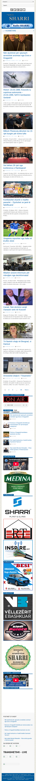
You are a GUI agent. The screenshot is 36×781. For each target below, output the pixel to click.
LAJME (18, 170)
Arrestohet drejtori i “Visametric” (17, 376)
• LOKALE (13, 60)
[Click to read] (18, 42)
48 (21, 390)
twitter (14, 9)
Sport (18, 243)
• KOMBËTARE (7, 60)
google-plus (17, 9)
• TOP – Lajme (18, 60)
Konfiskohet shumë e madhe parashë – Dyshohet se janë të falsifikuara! (16, 202)
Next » (27, 390)
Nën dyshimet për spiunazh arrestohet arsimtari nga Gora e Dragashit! (17, 55)
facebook (11, 9)
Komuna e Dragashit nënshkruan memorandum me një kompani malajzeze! (20, 424)
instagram (21, 9)
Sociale (12, 312)
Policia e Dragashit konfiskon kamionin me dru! (17, 730)
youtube (24, 9)
